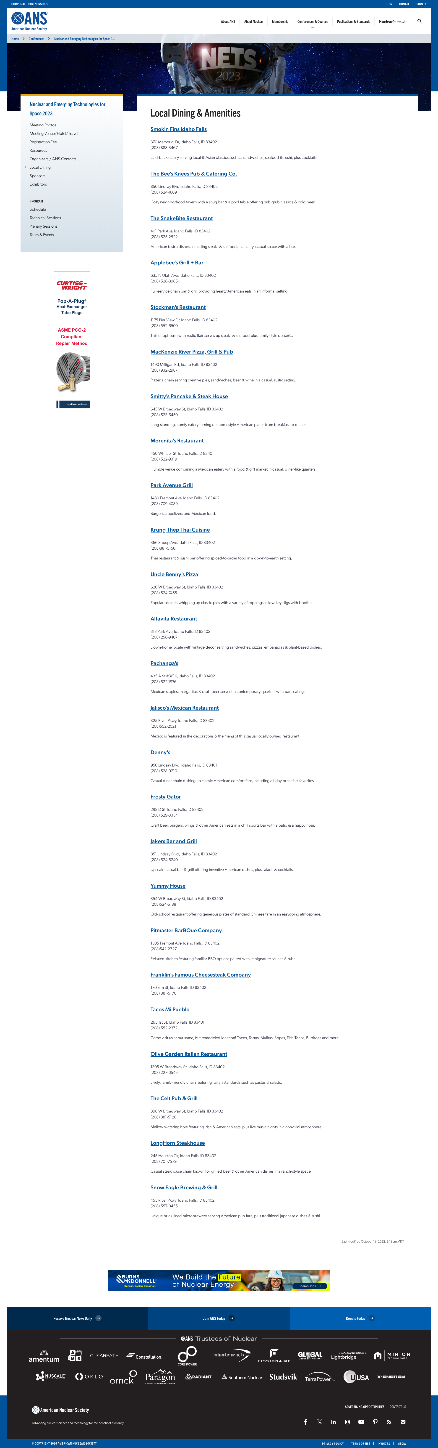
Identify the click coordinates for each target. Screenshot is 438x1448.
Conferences (36, 38)
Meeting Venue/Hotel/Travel (54, 133)
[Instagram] (347, 1422)
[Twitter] (320, 1422)
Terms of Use (360, 1443)
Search (420, 21)
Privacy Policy (333, 1443)
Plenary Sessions (43, 226)
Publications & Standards (353, 21)
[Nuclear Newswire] (389, 1422)
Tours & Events (42, 234)
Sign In (422, 4)
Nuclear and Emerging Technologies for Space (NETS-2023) (90, 38)
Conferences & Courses (312, 21)
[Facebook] (306, 1422)
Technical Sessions (45, 217)
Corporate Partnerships (29, 4)
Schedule (38, 209)
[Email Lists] (403, 1422)
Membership (280, 21)
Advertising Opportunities (364, 1406)
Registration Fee (43, 141)
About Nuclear (253, 21)
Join (389, 4)
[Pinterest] (375, 1422)
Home (15, 38)
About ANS (228, 21)
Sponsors (37, 175)
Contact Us (398, 1406)
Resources (38, 150)
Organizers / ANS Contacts (53, 158)
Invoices (384, 1443)
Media (402, 1443)
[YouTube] (361, 1422)
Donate (404, 4)
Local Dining (40, 167)
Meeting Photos (43, 124)
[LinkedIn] (333, 1422)
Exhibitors (38, 183)
